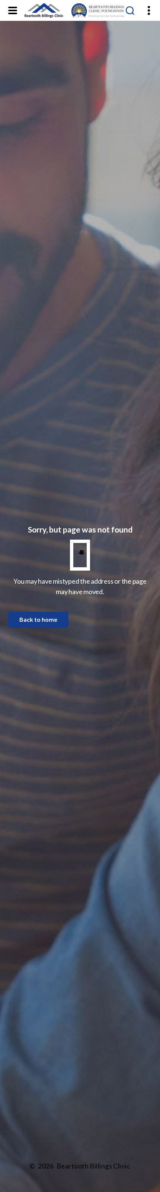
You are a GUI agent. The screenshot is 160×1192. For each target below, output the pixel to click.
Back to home (38, 619)
